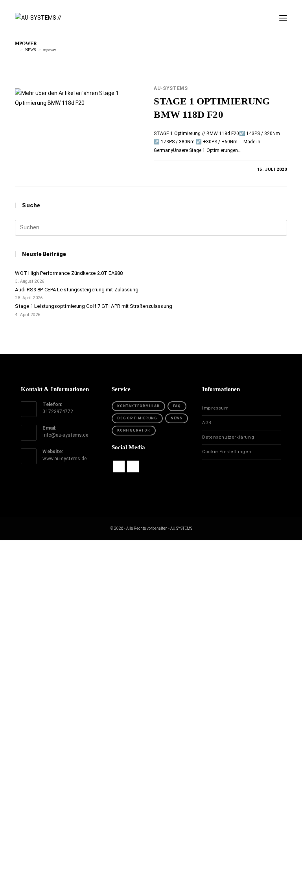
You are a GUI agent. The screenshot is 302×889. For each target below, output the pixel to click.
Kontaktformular (138, 406)
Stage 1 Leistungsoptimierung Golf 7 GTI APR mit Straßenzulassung (93, 306)
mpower (49, 50)
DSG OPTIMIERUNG (137, 418)
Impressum (215, 408)
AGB (207, 422)
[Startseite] (16, 50)
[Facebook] (119, 466)
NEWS (176, 418)
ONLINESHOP (151, 619)
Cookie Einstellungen (226, 451)
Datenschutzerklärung (228, 437)
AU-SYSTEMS (171, 88)
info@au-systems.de (65, 435)
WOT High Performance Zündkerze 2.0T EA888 (69, 273)
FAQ (177, 406)
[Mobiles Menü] (283, 18)
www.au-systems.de (64, 458)
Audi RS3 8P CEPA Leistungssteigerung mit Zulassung (76, 290)
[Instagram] (133, 466)
